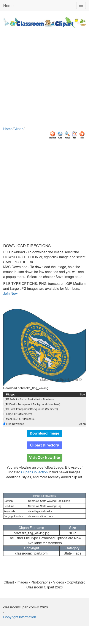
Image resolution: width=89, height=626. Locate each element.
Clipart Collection (34, 472)
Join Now (10, 293)
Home (8, 5)
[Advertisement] (44, 79)
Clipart (18, 128)
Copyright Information (19, 616)
